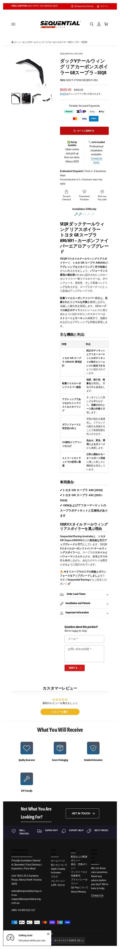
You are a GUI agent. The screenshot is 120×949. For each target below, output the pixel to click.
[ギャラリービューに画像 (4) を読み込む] (47, 98)
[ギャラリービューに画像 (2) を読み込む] (26, 98)
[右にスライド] (45, 84)
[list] (60, 767)
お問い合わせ (58, 885)
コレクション (58, 880)
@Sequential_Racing (83, 6)
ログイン (104, 6)
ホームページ (58, 860)
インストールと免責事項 (79, 874)
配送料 (63, 94)
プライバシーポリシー (79, 881)
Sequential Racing (71, 54)
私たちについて (59, 864)
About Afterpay (78, 891)
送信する (73, 668)
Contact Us (97, 895)
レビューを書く (60, 711)
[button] (13, 24)
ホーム (17, 42)
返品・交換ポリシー (79, 866)
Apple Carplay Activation (58, 870)
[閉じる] (48, 933)
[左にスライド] (38, 84)
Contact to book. (96, 160)
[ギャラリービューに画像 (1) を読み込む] (15, 98)
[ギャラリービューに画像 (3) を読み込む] (36, 98)
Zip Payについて (79, 887)
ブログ (54, 876)
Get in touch (81, 813)
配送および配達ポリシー (79, 858)
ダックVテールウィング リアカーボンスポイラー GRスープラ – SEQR (54, 42)
